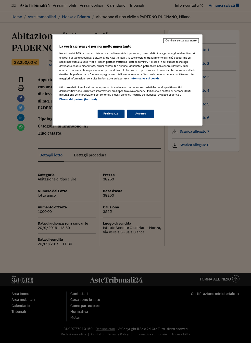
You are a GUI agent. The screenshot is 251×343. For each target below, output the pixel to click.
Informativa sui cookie (145, 78)
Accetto (140, 113)
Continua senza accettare (181, 40)
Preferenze (111, 113)
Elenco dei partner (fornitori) (78, 99)
